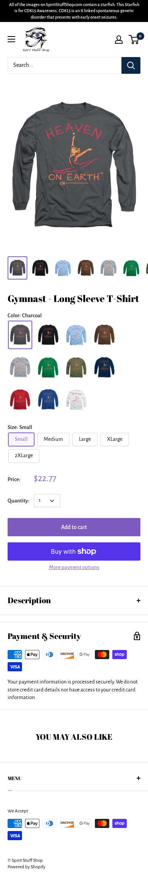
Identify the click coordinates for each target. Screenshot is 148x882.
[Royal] (48, 399)
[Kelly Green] (48, 367)
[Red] (20, 399)
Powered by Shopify (27, 867)
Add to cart (74, 527)
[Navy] (104, 367)
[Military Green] (76, 367)
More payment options (74, 567)
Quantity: (18, 501)
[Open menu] (11, 39)
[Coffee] (104, 335)
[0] (134, 39)
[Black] (48, 335)
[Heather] (20, 367)
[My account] (119, 39)
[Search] (130, 65)
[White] (76, 399)
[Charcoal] (20, 335)
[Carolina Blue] (76, 335)
